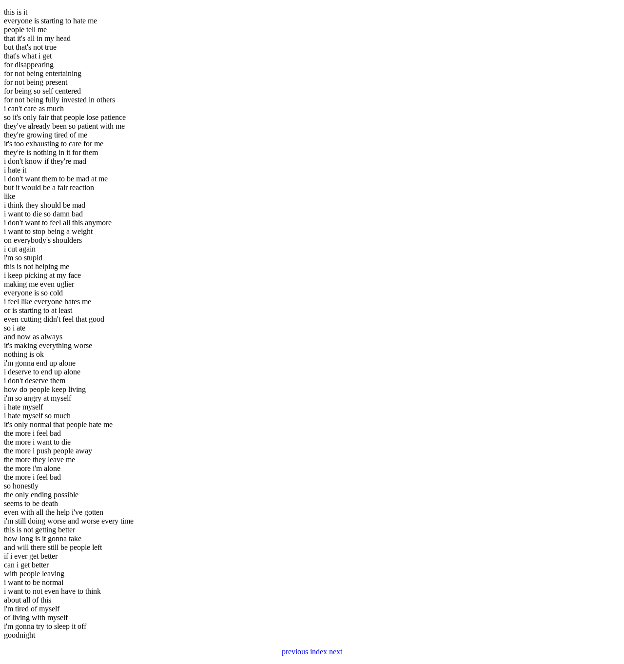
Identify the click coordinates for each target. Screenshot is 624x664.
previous (295, 651)
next (335, 651)
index (318, 651)
